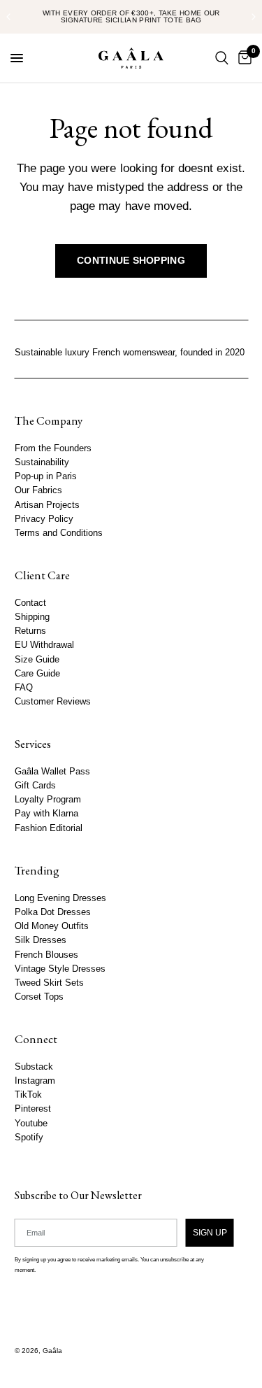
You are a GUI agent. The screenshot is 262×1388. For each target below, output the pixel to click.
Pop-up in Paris (45, 476)
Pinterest (32, 1109)
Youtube (30, 1123)
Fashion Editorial (48, 828)
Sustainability (41, 462)
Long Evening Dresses (59, 898)
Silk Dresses (40, 940)
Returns (29, 631)
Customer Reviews (52, 702)
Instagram (34, 1081)
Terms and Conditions (58, 533)
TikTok (27, 1095)
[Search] (221, 58)
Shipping (31, 617)
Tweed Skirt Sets (48, 983)
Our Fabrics (37, 491)
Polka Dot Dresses (52, 912)
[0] (242, 58)
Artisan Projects (46, 505)
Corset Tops (38, 997)
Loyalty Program (47, 800)
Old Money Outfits (51, 926)
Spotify (28, 1137)
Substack (33, 1067)
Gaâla (51, 1350)
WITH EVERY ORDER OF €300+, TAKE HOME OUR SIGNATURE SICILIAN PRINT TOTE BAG (131, 16)
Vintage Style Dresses (59, 969)
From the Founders (52, 448)
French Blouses (46, 955)
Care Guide (36, 674)
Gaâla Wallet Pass (51, 772)
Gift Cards (34, 786)
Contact (29, 603)
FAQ (23, 688)
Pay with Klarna (46, 814)
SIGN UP (209, 1233)
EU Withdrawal (43, 646)
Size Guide (36, 660)
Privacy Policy (43, 519)
